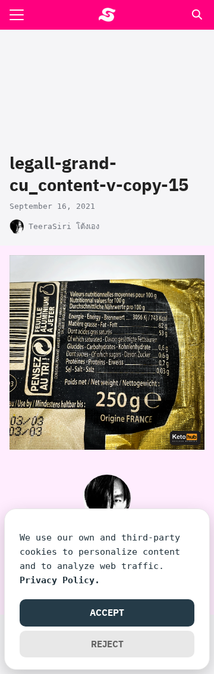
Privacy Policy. (60, 580)
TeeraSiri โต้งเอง (64, 226)
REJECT (107, 643)
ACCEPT (107, 612)
